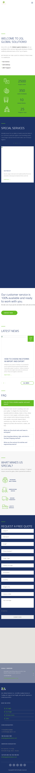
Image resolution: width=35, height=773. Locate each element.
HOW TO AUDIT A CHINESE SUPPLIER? (15, 360)
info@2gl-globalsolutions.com (11, 678)
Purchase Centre (10, 715)
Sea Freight (9, 711)
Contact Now (8, 313)
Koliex (7, 718)
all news (26, 383)
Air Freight (7, 270)
